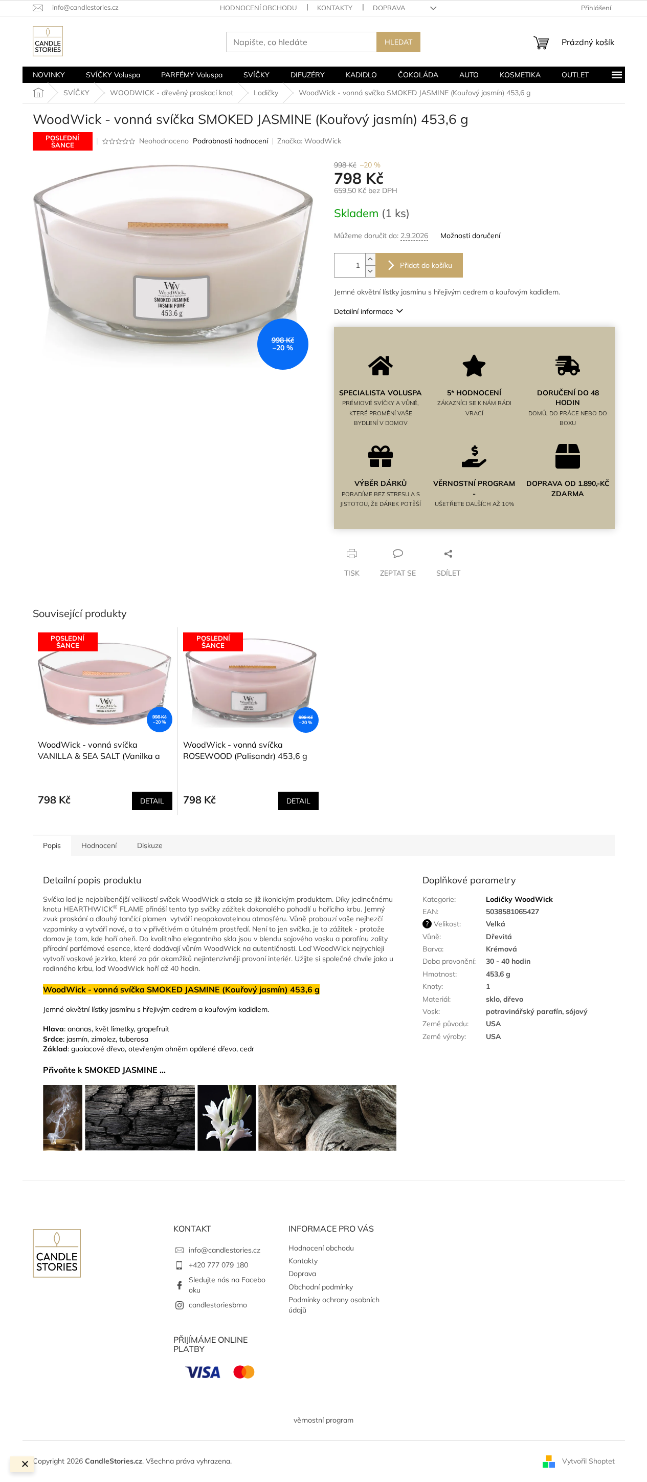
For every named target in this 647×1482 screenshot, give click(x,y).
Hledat (398, 42)
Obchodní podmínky (320, 1287)
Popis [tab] (52, 845)
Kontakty (334, 8)
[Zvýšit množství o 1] (370, 259)
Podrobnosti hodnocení (230, 140)
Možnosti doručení (470, 235)
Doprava (389, 8)
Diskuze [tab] (150, 845)
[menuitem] (49, 75)
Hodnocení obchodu (258, 8)
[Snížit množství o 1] (370, 271)
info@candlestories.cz (224, 1250)
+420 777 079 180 (218, 1264)
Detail (152, 801)
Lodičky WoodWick (519, 899)
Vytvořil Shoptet (588, 1460)
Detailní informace (363, 311)
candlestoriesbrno (218, 1304)
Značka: (309, 140)
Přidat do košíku (426, 265)
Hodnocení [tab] (99, 845)
